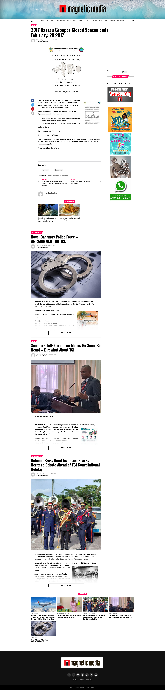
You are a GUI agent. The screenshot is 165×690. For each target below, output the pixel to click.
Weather (113, 21)
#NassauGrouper (64, 175)
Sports (80, 21)
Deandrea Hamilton (43, 41)
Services (82, 680)
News (74, 21)
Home (42, 21)
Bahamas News (50, 21)
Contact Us (89, 680)
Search (108, 70)
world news (120, 21)
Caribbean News (60, 21)
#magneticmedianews (53, 175)
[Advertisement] (117, 56)
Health (69, 21)
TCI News (87, 21)
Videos (106, 21)
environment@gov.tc (45, 144)
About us (75, 680)
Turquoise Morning (97, 21)
